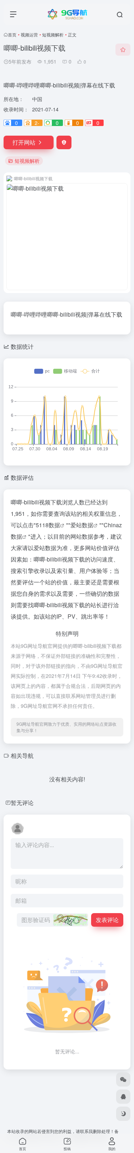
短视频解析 (53, 34)
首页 (12, 34)
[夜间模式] (123, 1114)
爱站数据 (81, 525)
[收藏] (122, 50)
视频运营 (29, 34)
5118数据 (48, 525)
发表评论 (107, 920)
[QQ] (123, 1096)
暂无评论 (22, 803)
